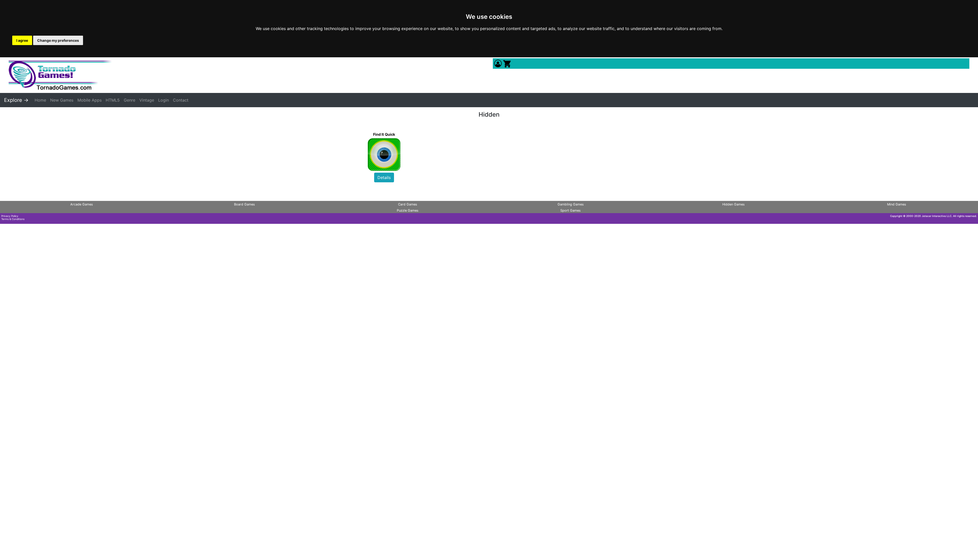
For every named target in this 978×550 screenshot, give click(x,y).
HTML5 (113, 100)
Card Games (407, 204)
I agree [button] (22, 40)
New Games (61, 100)
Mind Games (896, 204)
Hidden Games (733, 204)
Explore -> (16, 100)
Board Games (244, 204)
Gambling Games (571, 204)
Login (163, 100)
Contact (180, 100)
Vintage (146, 100)
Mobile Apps (89, 100)
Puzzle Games (407, 210)
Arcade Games (81, 204)
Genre (129, 100)
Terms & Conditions (12, 219)
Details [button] (384, 177)
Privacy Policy (9, 215)
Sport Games (570, 210)
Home (40, 100)
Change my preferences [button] (58, 40)
